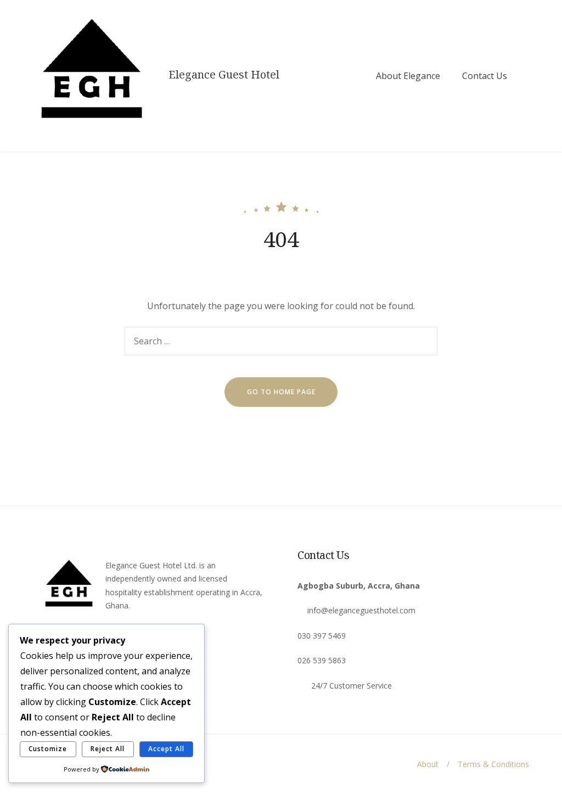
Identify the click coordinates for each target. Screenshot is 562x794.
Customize (48, 748)
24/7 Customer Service (351, 685)
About (428, 764)
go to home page (281, 391)
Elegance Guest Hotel (223, 74)
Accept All (166, 748)
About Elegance (408, 76)
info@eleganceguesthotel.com (361, 610)
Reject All (108, 748)
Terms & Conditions (493, 764)
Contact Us (484, 76)
